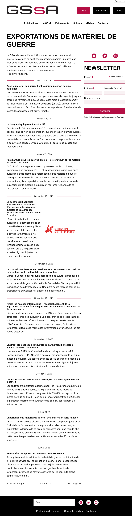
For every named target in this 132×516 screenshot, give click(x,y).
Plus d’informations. (17, 73)
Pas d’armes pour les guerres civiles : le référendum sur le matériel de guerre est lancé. (44, 161)
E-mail (88, 77)
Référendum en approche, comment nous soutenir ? (35, 453)
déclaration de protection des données (102, 117)
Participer (101, 10)
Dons (83, 10)
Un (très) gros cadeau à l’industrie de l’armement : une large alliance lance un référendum (40, 346)
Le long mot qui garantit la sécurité (26, 124)
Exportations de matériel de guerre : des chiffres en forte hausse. (42, 417)
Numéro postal (92, 98)
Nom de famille (113, 88)
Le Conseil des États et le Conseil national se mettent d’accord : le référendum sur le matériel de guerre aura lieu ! (43, 270)
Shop (119, 10)
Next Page (74, 483)
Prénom (89, 88)
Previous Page (15, 483)
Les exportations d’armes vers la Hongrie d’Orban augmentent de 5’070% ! (43, 380)
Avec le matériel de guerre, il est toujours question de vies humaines (39, 87)
